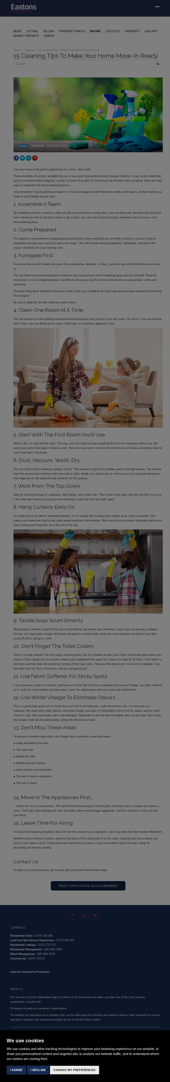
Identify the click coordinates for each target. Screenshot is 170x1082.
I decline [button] (38, 1070)
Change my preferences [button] (74, 1070)
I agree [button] (16, 1070)
